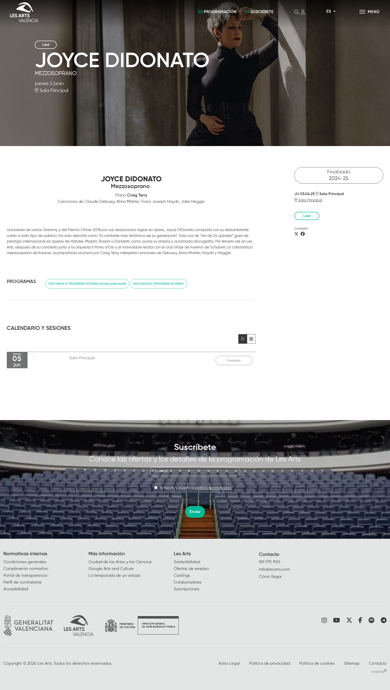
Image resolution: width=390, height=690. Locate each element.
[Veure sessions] (242, 339)
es (328, 11)
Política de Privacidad (205, 499)
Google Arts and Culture (111, 569)
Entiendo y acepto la (196, 488)
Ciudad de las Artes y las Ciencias (120, 562)
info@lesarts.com (274, 569)
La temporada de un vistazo (114, 576)
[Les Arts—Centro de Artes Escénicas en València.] (69, 12)
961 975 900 (269, 562)
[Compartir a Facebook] (303, 234)
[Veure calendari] (251, 339)
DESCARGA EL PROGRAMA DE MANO (158, 283)
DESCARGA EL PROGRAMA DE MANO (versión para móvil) (87, 283)
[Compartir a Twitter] (296, 234)
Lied (45, 45)
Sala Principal (53, 90)
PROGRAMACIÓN (220, 12)
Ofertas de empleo (191, 569)
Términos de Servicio (235, 499)
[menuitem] (45, 572)
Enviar (195, 512)
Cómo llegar (270, 577)
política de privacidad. (213, 488)
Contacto (269, 554)
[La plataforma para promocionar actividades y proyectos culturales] (379, 671)
